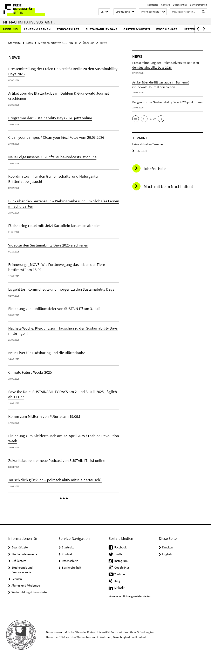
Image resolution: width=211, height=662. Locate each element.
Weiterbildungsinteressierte (29, 592)
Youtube (119, 574)
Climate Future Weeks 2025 (30, 372)
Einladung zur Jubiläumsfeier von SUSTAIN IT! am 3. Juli (54, 308)
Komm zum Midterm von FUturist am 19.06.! (44, 416)
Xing (117, 581)
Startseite (152, 4)
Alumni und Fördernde (26, 585)
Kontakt (165, 4)
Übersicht (142, 151)
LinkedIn (119, 587)
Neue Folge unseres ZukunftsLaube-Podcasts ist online (52, 156)
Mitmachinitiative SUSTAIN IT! (29, 22)
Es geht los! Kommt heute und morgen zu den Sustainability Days (61, 289)
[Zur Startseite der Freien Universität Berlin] (27, 9)
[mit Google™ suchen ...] (203, 11)
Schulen (17, 579)
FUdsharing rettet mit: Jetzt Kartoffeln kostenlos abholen (54, 225)
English (167, 554)
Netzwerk (192, 29)
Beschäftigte (20, 547)
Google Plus (121, 567)
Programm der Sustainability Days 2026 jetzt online (50, 117)
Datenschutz (180, 4)
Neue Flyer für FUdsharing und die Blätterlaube (46, 352)
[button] (104, 11)
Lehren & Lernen (37, 29)
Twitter (118, 554)
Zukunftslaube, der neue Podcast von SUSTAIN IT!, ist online (56, 460)
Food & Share (166, 29)
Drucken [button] (167, 547)
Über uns (10, 29)
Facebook (120, 547)
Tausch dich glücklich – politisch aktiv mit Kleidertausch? (55, 479)
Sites (29, 43)
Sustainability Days (101, 29)
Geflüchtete (19, 561)
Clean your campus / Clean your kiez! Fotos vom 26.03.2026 (56, 137)
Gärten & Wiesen (136, 29)
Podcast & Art (68, 29)
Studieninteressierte (24, 554)
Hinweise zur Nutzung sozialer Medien (129, 596)
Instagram (121, 561)
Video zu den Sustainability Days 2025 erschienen (48, 245)
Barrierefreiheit (198, 4)
